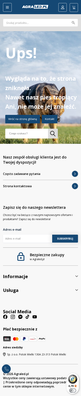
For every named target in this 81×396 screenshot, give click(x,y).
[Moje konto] (62, 7)
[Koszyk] (74, 7)
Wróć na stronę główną (22, 119)
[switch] (72, 390)
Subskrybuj (65, 238)
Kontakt (49, 119)
